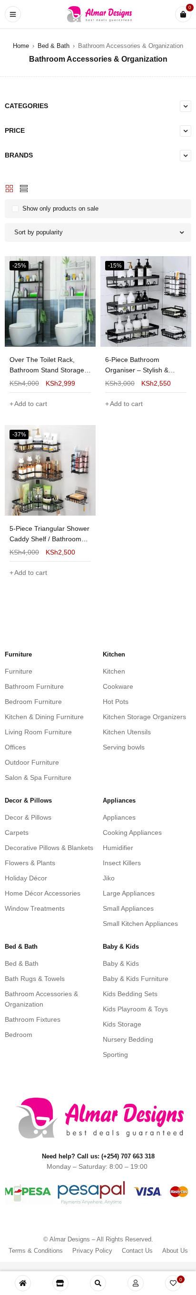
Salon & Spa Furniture (38, 777)
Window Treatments (35, 908)
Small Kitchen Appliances (140, 923)
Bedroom (18, 1034)
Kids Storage (122, 1024)
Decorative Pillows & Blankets (49, 847)
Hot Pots (115, 701)
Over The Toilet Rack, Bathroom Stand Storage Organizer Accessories (47, 370)
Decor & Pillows (28, 817)
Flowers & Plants (30, 863)
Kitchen (114, 671)
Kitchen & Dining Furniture (44, 717)
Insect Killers (122, 863)
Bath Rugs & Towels (35, 978)
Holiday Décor (26, 878)
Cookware (118, 686)
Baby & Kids (121, 963)
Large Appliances (129, 893)
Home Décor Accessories (42, 893)
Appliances (119, 817)
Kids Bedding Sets (130, 994)
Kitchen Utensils (127, 732)
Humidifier (118, 847)
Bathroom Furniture (34, 686)
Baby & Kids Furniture (135, 978)
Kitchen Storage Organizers (144, 717)
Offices (15, 747)
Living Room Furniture (38, 732)
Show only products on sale (60, 208)
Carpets (17, 832)
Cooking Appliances (132, 832)
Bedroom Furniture (33, 701)
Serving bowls (124, 747)
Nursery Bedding (128, 1039)
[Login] (135, 1283)
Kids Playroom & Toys (135, 1009)
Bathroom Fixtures (32, 1019)
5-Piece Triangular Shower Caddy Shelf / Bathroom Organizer (49, 539)
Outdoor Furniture (32, 762)
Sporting (115, 1054)
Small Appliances (128, 908)
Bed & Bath (53, 45)
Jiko (109, 878)
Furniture (18, 671)
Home (21, 45)
